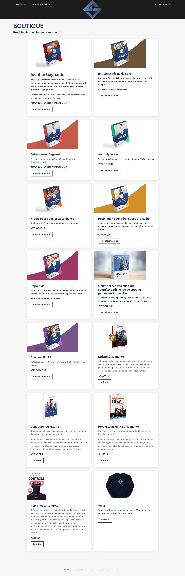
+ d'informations (41, 109)
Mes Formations (41, 4)
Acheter (104, 382)
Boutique (21, 4)
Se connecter (162, 4)
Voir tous (105, 519)
